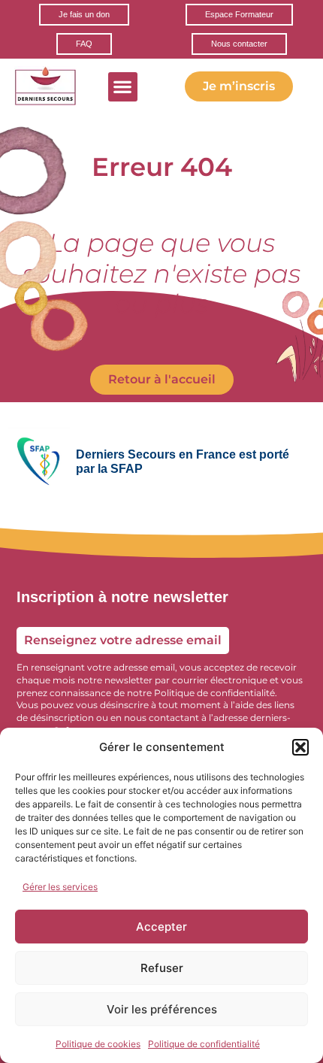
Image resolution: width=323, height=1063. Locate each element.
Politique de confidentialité (204, 1043)
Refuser (161, 968)
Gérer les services (60, 886)
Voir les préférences (162, 1009)
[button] (300, 747)
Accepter (161, 926)
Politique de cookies (98, 1043)
